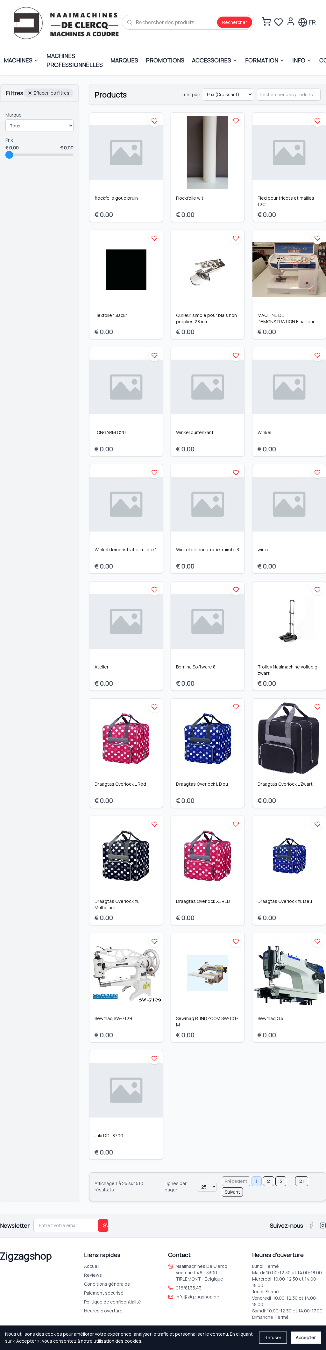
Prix (9, 140)
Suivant (232, 1192)
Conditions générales (107, 1284)
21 (301, 1181)
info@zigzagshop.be (197, 1297)
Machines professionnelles (74, 60)
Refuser (273, 1337)
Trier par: (190, 94)
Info (298, 60)
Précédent (236, 1181)
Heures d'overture (103, 1311)
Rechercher (234, 22)
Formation (261, 60)
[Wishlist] (278, 22)
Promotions (165, 60)
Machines (18, 60)
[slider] (9, 155)
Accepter (306, 1337)
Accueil (91, 1266)
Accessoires (211, 60)
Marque (13, 115)
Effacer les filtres (51, 93)
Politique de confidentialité (112, 1302)
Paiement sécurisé (104, 1293)
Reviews (93, 1275)
